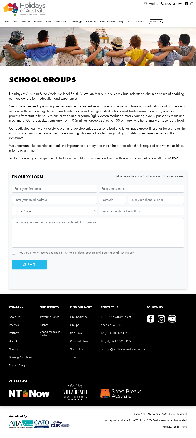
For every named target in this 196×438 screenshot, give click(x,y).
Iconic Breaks (61, 21)
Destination (91, 21)
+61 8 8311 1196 (122, 341)
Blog (121, 21)
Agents (44, 325)
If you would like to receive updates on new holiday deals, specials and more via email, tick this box (75, 252)
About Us (14, 317)
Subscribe (139, 21)
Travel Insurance (49, 317)
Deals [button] (15, 21)
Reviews (14, 325)
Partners (14, 333)
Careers (13, 349)
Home (6, 21)
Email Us (152, 4)
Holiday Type (76, 21)
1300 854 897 (173, 4)
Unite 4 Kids (16, 341)
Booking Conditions (20, 357)
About (129, 21)
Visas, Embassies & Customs (51, 333)
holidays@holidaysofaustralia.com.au (123, 349)
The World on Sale (42, 21)
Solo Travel (76, 333)
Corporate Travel (80, 341)
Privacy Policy (17, 365)
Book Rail (25, 21)
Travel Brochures (107, 21)
